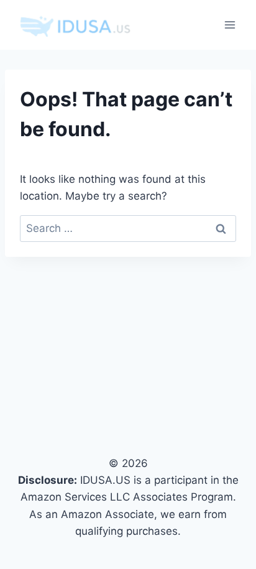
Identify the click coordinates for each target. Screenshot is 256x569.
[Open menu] (229, 24)
